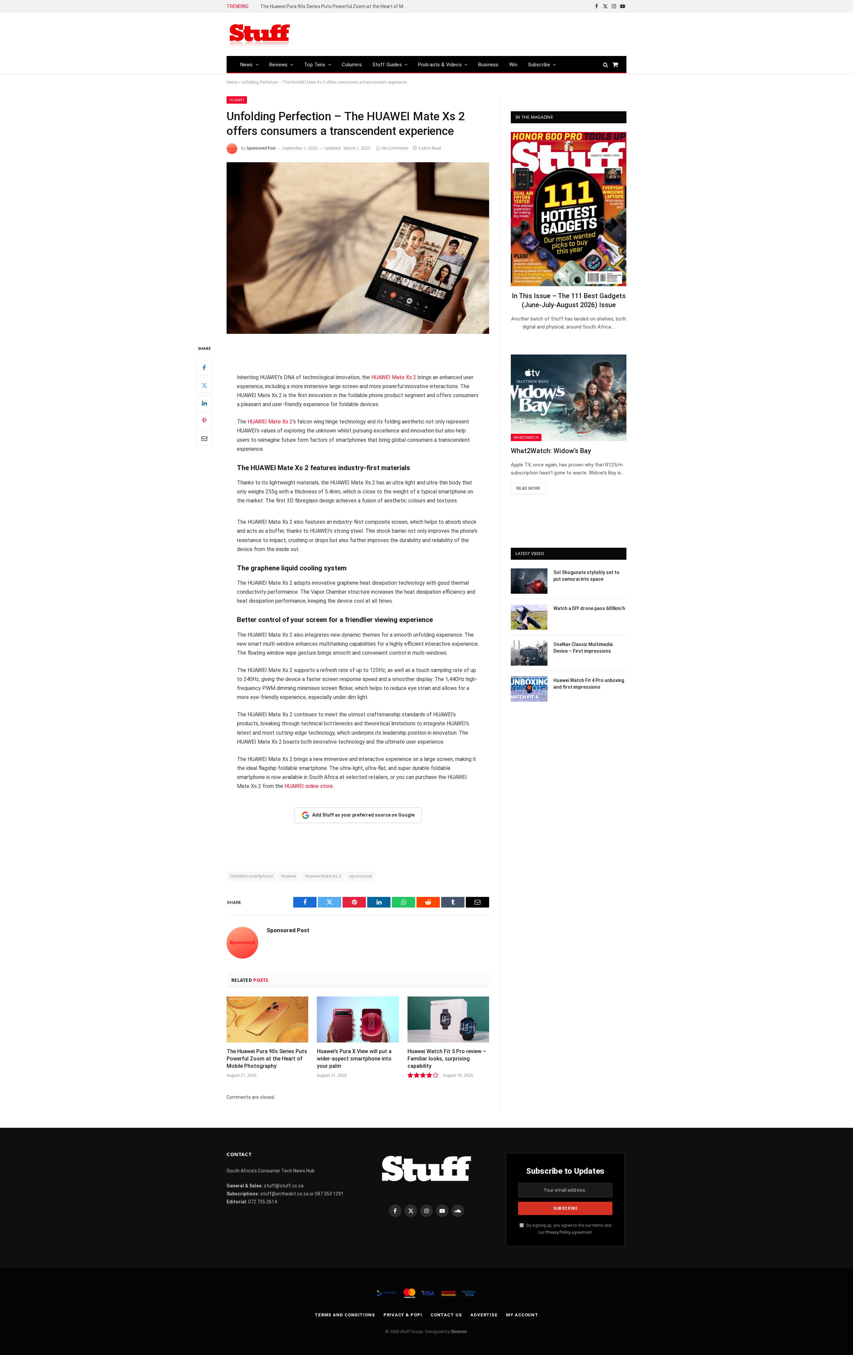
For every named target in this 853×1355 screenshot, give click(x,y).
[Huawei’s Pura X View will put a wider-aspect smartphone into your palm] (358, 1019)
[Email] (204, 438)
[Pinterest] (204, 420)
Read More (528, 488)
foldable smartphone (251, 876)
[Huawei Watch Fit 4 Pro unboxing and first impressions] (529, 689)
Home (232, 82)
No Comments (395, 148)
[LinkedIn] (204, 403)
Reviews (278, 65)
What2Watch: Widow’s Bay (551, 451)
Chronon (458, 1331)
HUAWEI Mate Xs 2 (393, 377)
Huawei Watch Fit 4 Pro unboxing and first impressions (588, 684)
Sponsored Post (261, 148)
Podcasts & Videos (440, 65)
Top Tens (314, 65)
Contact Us (446, 1314)
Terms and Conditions (345, 1314)
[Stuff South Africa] (260, 34)
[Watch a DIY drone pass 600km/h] (529, 617)
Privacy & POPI (403, 1314)
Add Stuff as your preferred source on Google (363, 815)
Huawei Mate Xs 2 (323, 876)
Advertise (484, 1314)
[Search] (605, 64)
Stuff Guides (387, 65)
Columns (352, 65)
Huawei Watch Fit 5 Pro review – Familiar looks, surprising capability (447, 1058)
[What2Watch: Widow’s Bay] (568, 397)
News (246, 65)
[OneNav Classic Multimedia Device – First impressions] (529, 653)
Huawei (236, 99)
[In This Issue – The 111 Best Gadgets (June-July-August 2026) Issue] (568, 209)
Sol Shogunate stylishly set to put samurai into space (586, 576)
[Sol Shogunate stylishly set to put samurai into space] (529, 581)
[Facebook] (204, 367)
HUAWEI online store (309, 786)
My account (522, 1314)
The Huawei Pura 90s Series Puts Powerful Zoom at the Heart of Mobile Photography (335, 6)
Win (513, 65)
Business (488, 65)
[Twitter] (204, 385)
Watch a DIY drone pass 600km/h (589, 608)
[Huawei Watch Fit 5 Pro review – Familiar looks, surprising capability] (448, 1019)
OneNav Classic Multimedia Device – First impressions (583, 648)
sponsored (361, 876)
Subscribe (539, 65)
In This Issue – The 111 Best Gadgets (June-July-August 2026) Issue (569, 300)
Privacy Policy (557, 1232)
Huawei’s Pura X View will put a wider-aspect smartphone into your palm (354, 1058)
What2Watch (526, 437)
